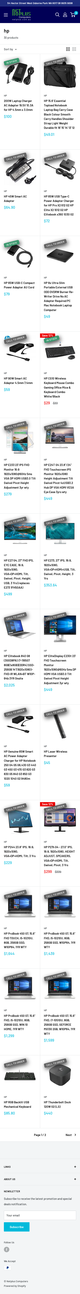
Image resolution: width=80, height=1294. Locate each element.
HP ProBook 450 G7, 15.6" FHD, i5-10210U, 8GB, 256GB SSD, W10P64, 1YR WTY (59, 940)
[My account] (65, 15)
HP (5, 95)
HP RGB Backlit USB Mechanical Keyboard (17, 1104)
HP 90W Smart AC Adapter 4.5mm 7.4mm (18, 381)
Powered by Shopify (15, 1285)
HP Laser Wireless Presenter (55, 754)
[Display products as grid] (68, 49)
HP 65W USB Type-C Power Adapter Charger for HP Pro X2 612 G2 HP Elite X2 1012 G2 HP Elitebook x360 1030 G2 (59, 205)
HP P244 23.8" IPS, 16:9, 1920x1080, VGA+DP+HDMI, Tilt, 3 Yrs (20, 851)
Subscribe (17, 1227)
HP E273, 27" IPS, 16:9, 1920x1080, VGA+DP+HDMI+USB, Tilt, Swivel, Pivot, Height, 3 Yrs (60, 569)
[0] (72, 14)
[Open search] (57, 15)
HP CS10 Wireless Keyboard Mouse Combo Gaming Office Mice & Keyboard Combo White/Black (59, 387)
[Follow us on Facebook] (6, 1249)
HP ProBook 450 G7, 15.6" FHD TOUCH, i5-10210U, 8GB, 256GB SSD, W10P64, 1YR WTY (19, 940)
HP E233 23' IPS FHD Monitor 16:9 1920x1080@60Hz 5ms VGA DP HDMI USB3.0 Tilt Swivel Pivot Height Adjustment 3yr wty (20, 476)
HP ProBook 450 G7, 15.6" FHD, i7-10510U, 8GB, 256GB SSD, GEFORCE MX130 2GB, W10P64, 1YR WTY (59, 1024)
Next (69, 1135)
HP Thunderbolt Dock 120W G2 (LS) (57, 1104)
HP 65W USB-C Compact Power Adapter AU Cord (19, 285)
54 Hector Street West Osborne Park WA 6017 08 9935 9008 (40, 3)
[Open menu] (6, 14)
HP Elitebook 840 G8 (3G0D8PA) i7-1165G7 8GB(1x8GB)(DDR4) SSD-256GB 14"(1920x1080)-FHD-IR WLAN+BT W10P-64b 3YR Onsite (19, 667)
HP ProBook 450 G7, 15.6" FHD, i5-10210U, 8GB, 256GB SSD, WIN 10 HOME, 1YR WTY (19, 1022)
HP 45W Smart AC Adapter (15, 199)
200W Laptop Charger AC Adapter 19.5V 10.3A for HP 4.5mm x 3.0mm (18, 105)
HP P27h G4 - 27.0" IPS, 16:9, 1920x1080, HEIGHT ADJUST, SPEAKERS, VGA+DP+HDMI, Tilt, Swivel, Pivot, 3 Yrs (59, 856)
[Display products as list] (74, 49)
